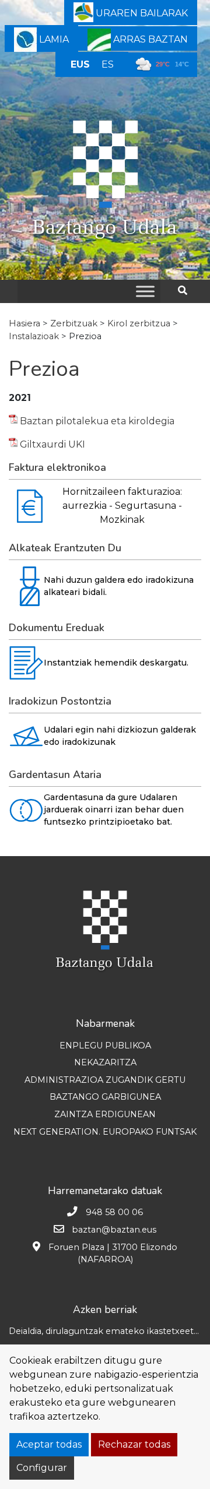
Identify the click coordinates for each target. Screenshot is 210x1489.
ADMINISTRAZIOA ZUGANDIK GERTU (105, 1080)
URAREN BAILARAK (140, 13)
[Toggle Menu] (145, 291)
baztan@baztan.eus (114, 1229)
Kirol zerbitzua (138, 323)
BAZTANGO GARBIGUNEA (105, 1097)
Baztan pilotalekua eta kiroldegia (97, 421)
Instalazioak (34, 336)
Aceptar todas (49, 1444)
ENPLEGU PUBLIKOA (105, 1045)
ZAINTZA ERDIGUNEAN (105, 1114)
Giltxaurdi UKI (52, 444)
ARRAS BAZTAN (149, 39)
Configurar (41, 1467)
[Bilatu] (187, 290)
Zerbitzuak (73, 323)
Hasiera (24, 323)
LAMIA (53, 39)
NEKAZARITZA (105, 1062)
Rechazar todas (134, 1444)
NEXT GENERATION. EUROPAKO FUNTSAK (105, 1132)
